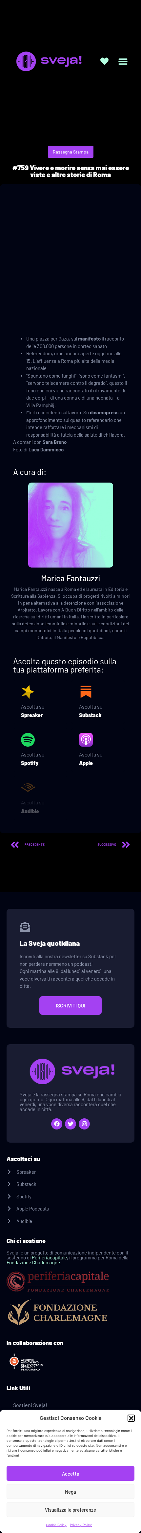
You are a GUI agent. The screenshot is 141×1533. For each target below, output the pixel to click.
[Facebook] (56, 1123)
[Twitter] (70, 1123)
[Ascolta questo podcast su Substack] (86, 692)
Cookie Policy (56, 1525)
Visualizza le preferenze (70, 1510)
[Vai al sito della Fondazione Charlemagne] (70, 1312)
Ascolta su (33, 706)
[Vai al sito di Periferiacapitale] (70, 1282)
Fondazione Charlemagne (33, 1262)
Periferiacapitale (49, 1257)
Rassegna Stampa (71, 152)
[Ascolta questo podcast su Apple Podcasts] (86, 740)
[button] (131, 1418)
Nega (70, 1492)
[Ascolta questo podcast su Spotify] (28, 740)
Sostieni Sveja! (30, 1405)
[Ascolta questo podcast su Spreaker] (28, 692)
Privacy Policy (81, 1525)
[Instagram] (84, 1123)
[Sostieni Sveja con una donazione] (104, 61)
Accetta (70, 1474)
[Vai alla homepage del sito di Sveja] (48, 61)
